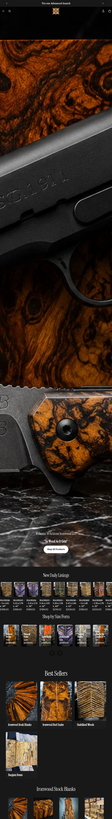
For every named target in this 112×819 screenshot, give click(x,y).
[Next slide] (103, 3)
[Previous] (52, 653)
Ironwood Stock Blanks (56, 789)
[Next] (60, 653)
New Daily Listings (56, 575)
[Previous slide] (7, 3)
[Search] (9, 11)
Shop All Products (56, 549)
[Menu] (3, 11)
